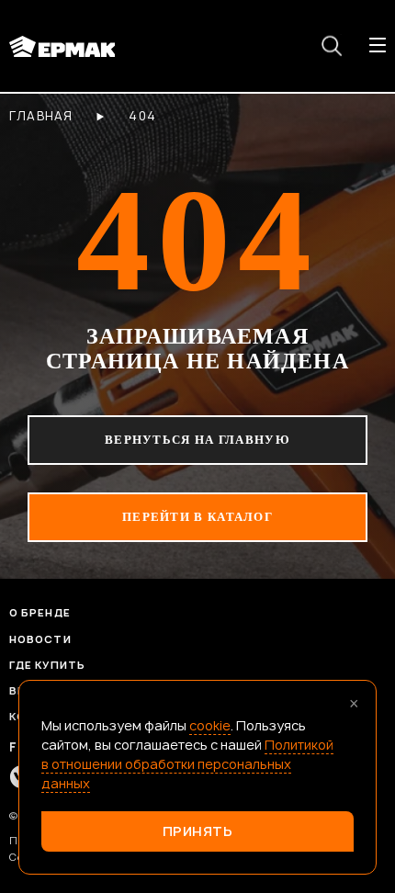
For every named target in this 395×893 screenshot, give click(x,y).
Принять (198, 831)
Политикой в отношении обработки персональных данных (187, 764)
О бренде (40, 612)
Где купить (47, 665)
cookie (210, 725)
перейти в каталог (197, 517)
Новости (40, 639)
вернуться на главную (197, 439)
